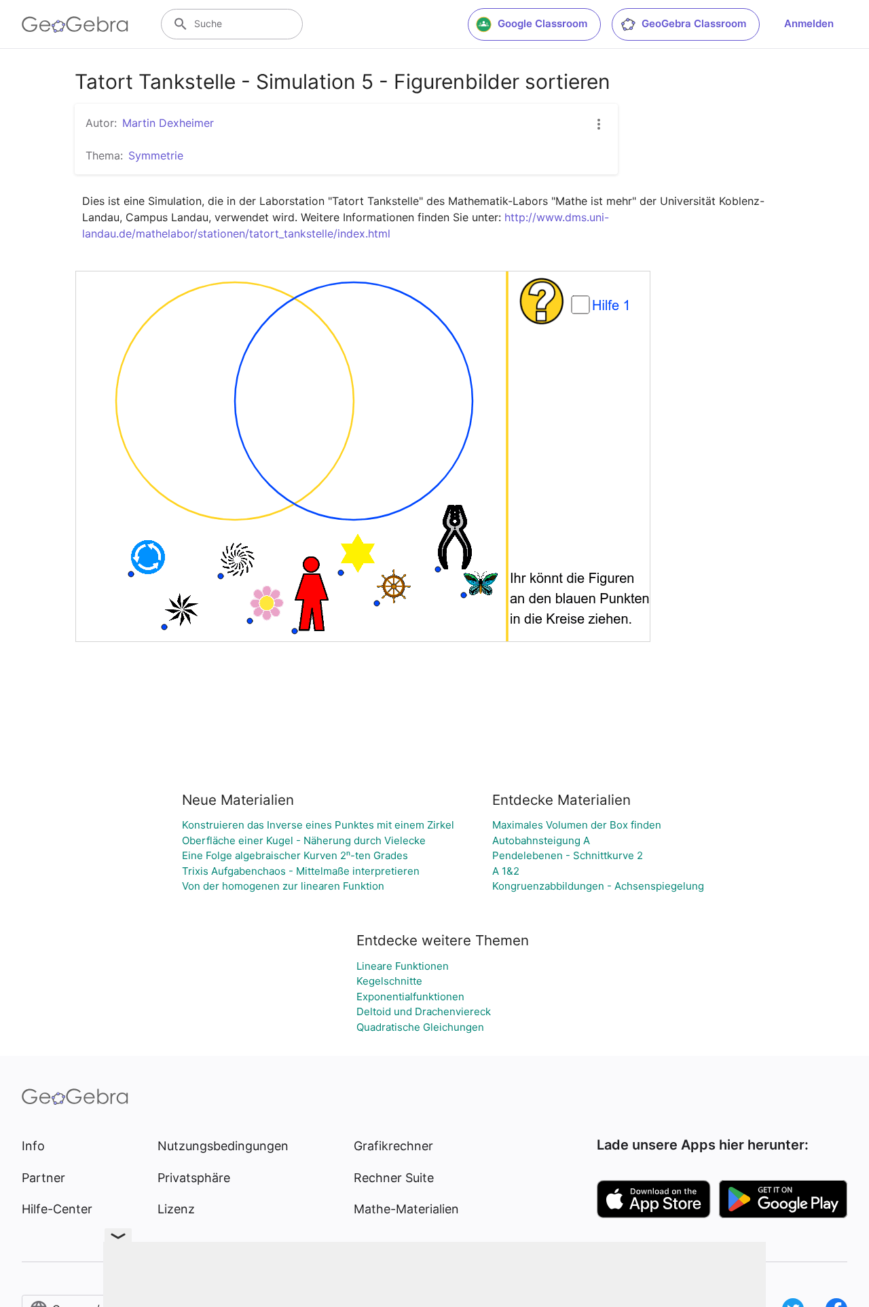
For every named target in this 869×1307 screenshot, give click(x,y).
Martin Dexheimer (168, 123)
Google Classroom (542, 23)
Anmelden (809, 23)
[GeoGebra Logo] (75, 24)
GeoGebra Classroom (694, 23)
